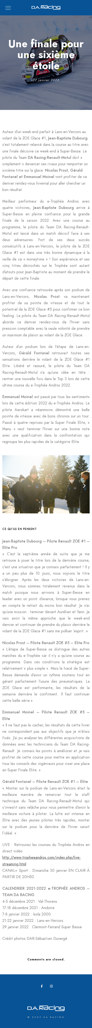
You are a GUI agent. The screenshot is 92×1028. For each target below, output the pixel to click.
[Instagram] (52, 987)
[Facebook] (43, 987)
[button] (8, 485)
